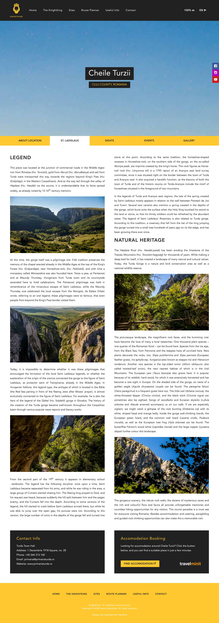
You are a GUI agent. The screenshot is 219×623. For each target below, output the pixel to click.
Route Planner (90, 10)
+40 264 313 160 (35, 555)
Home (33, 10)
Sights (109, 140)
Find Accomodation (139, 564)
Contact (131, 10)
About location (29, 140)
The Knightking (52, 10)
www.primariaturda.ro (39, 564)
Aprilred (123, 615)
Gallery (189, 140)
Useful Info (112, 10)
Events (149, 140)
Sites (72, 10)
